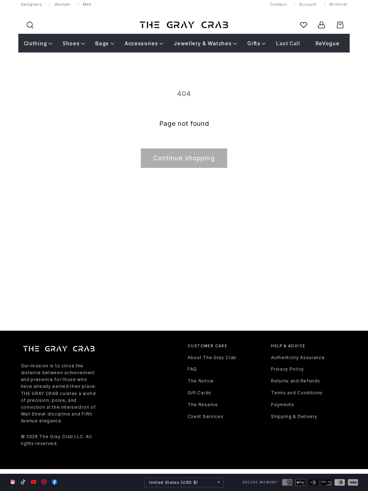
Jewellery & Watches (202, 43)
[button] (30, 25)
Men (87, 4)
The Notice (201, 381)
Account (308, 4)
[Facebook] (54, 482)
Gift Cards (199, 392)
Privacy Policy (287, 369)
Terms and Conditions (297, 392)
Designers (31, 4)
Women (63, 4)
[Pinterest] (44, 482)
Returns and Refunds (295, 381)
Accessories (141, 43)
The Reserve (203, 404)
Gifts (253, 43)
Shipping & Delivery (294, 416)
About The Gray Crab (212, 357)
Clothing (35, 43)
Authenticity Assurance (298, 357)
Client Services (205, 416)
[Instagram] (12, 482)
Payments (282, 404)
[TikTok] (23, 482)
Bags (102, 43)
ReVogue (328, 43)
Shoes (71, 43)
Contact (278, 4)
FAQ (192, 369)
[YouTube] (33, 482)
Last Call (288, 43)
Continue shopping (184, 158)
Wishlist (338, 4)
